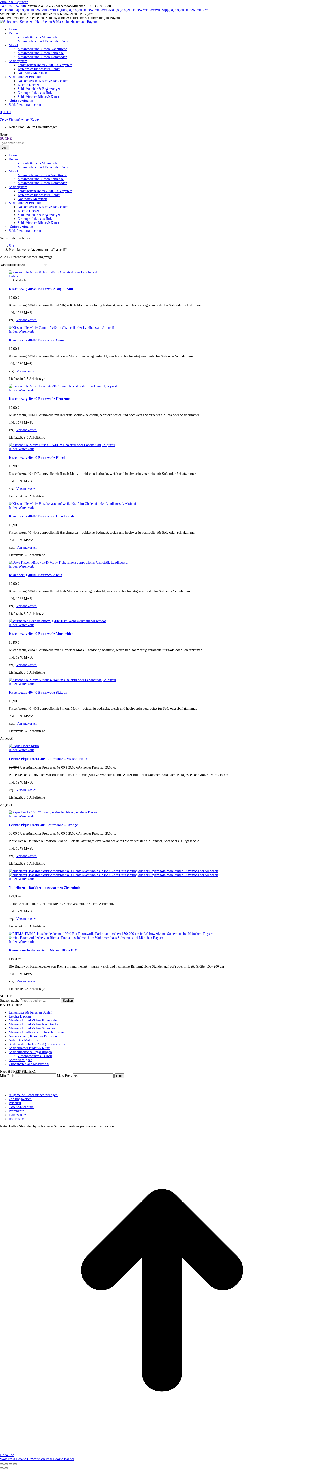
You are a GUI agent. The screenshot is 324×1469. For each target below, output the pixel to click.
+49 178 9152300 (12, 6)
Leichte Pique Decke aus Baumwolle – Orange (43, 825)
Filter (119, 1075)
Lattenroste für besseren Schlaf (30, 1012)
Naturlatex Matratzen (23, 1040)
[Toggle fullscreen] (10, 1464)
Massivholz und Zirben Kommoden (33, 1020)
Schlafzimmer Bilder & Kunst (29, 1048)
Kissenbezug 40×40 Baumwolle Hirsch (37, 457)
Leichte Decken (20, 1016)
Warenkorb (16, 1111)
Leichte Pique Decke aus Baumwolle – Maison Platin (48, 759)
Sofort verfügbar (20, 1060)
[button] (21, 331)
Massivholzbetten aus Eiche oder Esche (36, 1032)
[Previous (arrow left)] (2, 1468)
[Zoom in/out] (15, 1464)
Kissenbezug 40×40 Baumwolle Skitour (38, 692)
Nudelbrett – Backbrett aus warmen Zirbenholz (44, 888)
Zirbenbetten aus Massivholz (29, 1064)
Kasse (34, 119)
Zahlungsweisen (20, 1099)
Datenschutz (17, 1115)
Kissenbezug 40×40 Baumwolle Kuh (35, 575)
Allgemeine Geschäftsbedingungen (33, 1095)
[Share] (6, 1464)
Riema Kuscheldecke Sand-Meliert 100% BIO (43, 950)
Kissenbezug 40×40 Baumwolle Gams (36, 340)
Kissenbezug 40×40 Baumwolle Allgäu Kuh (41, 289)
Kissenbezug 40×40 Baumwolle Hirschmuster (42, 516)
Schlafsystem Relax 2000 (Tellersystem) (37, 1044)
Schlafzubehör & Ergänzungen (30, 1052)
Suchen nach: (9, 1000)
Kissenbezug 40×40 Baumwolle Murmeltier (41, 633)
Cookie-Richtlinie (21, 1107)
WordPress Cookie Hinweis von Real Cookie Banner (37, 1459)
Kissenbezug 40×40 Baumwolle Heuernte (39, 399)
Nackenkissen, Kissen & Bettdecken (34, 1036)
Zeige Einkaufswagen (15, 119)
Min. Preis (7, 1075)
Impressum (16, 1119)
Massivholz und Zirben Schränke (32, 1028)
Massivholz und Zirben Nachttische (33, 1024)
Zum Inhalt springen (14, 2)
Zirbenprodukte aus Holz (35, 1056)
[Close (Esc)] (2, 1464)
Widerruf (15, 1103)
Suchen (68, 1000)
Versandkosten (26, 320)
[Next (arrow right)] (6, 1468)
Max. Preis (64, 1075)
